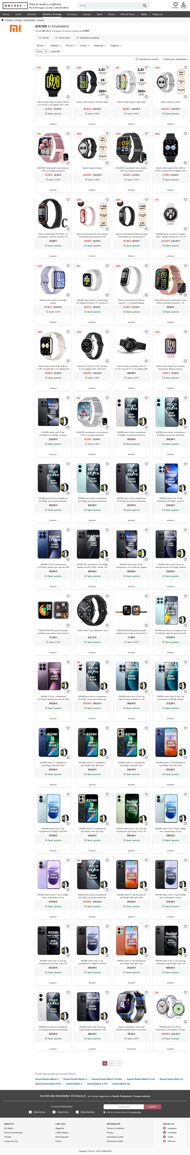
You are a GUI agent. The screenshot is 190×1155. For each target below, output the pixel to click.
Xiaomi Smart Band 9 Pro (48, 1084)
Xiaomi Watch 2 (74, 1084)
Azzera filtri (55, 51)
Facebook (172, 1132)
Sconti (45, 38)
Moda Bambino (87, 1112)
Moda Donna (39, 1112)
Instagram (172, 1128)
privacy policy (136, 1112)
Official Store (127, 14)
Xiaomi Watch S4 (121, 1084)
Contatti (7, 1137)
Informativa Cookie (115, 1137)
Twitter (171, 1137)
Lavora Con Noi (11, 1141)
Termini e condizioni (115, 1128)
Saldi (144, 14)
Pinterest (172, 1141)
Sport (99, 14)
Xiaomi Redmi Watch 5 (75, 1079)
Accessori (72, 14)
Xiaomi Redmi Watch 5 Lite (141, 1079)
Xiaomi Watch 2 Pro (97, 1084)
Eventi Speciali (61, 1137)
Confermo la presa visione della (123, 1112)
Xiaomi (40, 51)
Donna (6, 14)
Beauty (87, 14)
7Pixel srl (91, 1151)
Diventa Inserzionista (13, 1132)
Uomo (18, 14)
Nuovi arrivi (64, 38)
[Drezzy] (15, 5)
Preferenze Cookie (115, 1141)
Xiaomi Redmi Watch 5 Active (107, 1079)
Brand (111, 14)
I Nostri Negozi (61, 1132)
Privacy (110, 1132)
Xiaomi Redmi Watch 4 (47, 1079)
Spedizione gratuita (89, 38)
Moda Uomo (63, 1112)
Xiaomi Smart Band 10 (171, 1079)
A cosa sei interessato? (61, 1106)
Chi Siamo (8, 1128)
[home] (2, 20)
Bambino (31, 14)
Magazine (158, 14)
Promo (58, 1141)
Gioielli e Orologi (52, 14)
